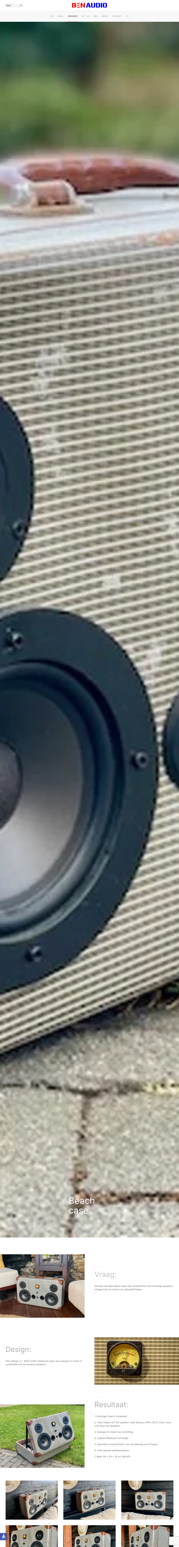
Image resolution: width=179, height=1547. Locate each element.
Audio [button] (60, 16)
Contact (117, 16)
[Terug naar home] (89, 5)
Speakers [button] (72, 16)
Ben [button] (95, 16)
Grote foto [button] (31, 1500)
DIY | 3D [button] (85, 16)
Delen (105, 16)
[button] (127, 16)
